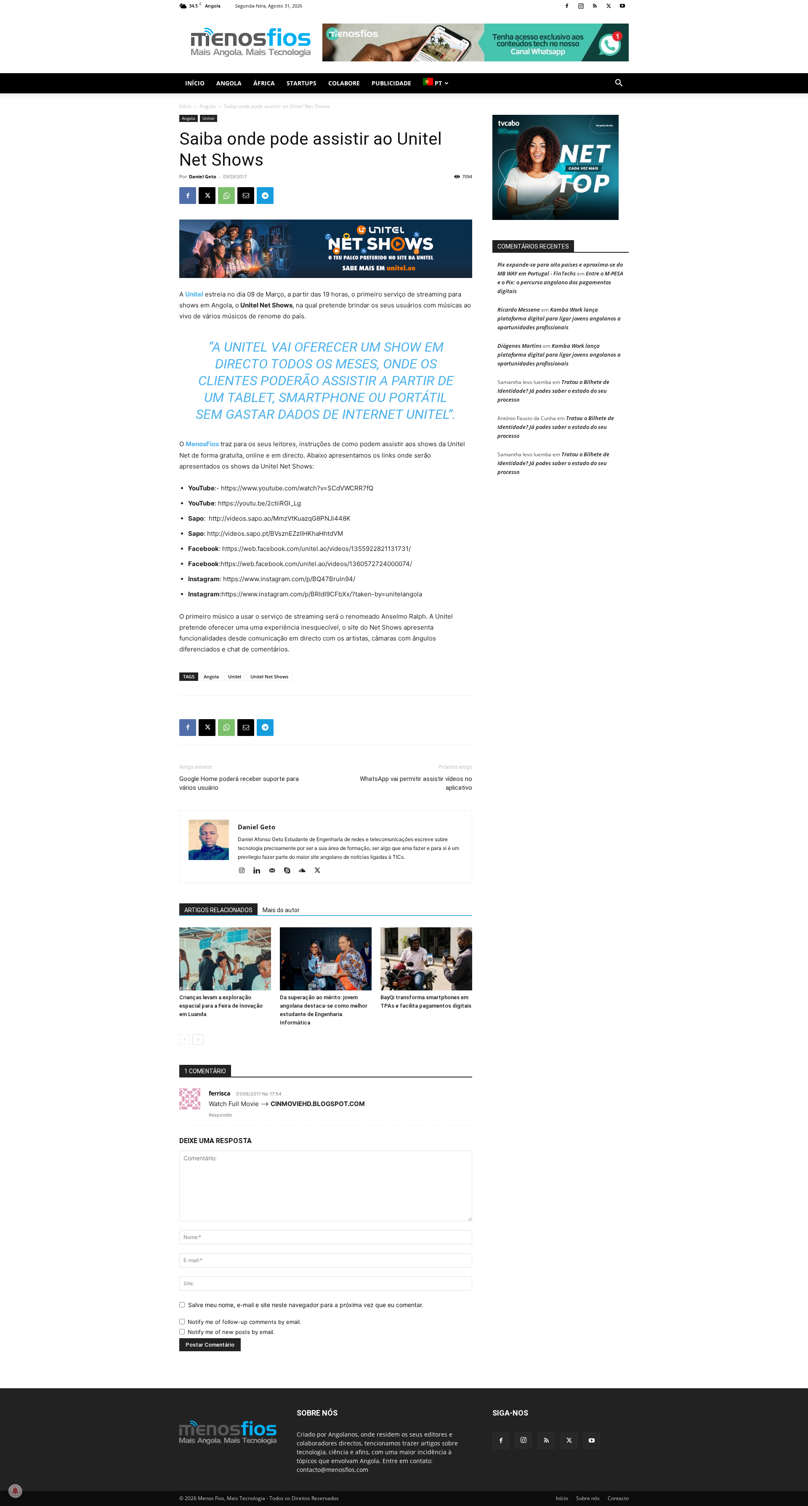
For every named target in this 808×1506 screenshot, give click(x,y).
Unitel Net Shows (269, 676)
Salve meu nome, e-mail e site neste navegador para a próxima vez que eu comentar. (305, 1304)
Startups (301, 83)
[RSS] (594, 6)
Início (195, 83)
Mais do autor (281, 910)
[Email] (245, 195)
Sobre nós (588, 1498)
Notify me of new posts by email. (231, 1332)
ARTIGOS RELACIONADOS (218, 910)
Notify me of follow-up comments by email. (244, 1321)
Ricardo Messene (518, 309)
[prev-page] (184, 1039)
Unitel (208, 118)
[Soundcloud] (305, 871)
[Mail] (275, 871)
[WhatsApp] (226, 195)
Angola (229, 83)
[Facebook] (567, 6)
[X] (608, 6)
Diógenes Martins (519, 345)
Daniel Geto (202, 176)
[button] (619, 84)
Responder (220, 1115)
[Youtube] (622, 6)
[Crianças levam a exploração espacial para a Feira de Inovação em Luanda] (225, 958)
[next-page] (198, 1039)
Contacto (618, 1498)
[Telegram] (265, 195)
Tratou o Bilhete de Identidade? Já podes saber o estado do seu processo (553, 390)
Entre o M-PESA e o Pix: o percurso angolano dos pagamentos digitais (560, 282)
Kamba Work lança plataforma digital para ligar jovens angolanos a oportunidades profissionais (559, 318)
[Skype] (290, 871)
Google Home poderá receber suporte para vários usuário (239, 783)
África (264, 83)
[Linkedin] (260, 871)
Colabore (344, 83)
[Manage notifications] (15, 1491)
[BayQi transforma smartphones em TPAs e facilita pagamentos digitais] (426, 958)
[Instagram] (580, 6)
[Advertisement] (475, 42)
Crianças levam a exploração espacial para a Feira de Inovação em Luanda (221, 1005)
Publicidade (391, 83)
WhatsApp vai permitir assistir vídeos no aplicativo (416, 783)
